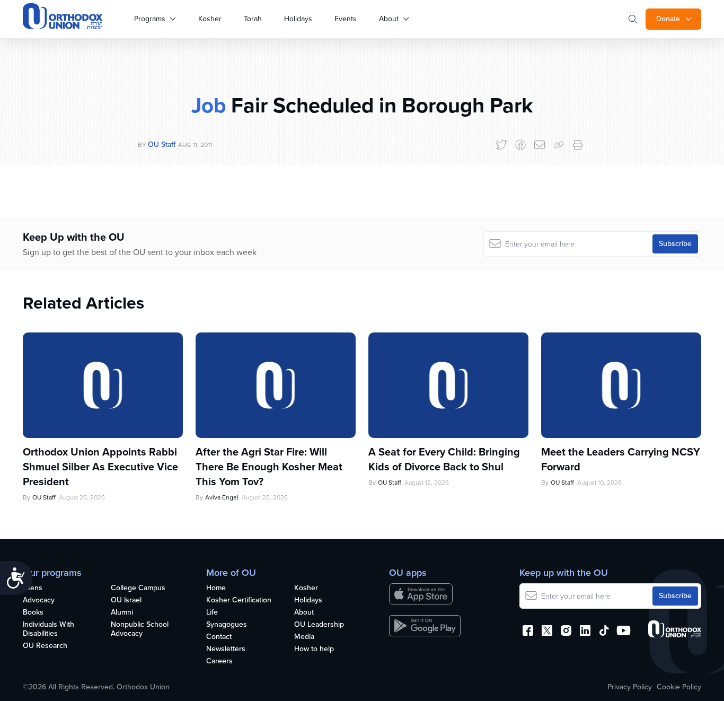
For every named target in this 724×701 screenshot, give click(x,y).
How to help (314, 649)
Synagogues (226, 625)
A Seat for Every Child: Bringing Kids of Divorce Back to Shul (444, 459)
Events (345, 18)
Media (304, 637)
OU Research (45, 646)
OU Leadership (319, 625)
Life (212, 613)
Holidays (298, 18)
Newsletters (225, 649)
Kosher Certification (238, 600)
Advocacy (39, 600)
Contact (219, 637)
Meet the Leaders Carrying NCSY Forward (620, 459)
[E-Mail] (539, 144)
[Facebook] (520, 144)
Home (216, 588)
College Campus (138, 588)
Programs (149, 18)
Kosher (210, 18)
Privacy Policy (629, 687)
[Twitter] (501, 144)
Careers (219, 661)
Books (33, 613)
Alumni (122, 613)
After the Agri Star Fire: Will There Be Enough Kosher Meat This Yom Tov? (269, 466)
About (389, 18)
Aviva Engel (222, 497)
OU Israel (126, 600)
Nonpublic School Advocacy (140, 629)
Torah (253, 18)
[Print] (577, 144)
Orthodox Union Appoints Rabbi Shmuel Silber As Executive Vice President (100, 466)
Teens (32, 588)
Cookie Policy (679, 687)
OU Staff (161, 144)
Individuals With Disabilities (48, 629)
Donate (668, 18)
